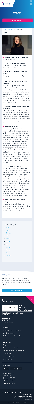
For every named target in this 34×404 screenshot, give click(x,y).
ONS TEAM (15, 29)
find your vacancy (17, 20)
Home (4, 29)
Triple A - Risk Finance (24, 397)
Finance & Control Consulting (12, 330)
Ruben (8, 250)
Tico (7, 253)
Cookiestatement (8, 356)
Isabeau (8, 256)
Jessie (7, 236)
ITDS (31, 397)
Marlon (8, 247)
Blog (4, 345)
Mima (7, 227)
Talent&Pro (16, 397)
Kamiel (8, 241)
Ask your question (17, 291)
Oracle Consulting (8, 333)
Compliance (7, 353)
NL (28, 1)
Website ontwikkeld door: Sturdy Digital (17, 402)
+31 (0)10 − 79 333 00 (9, 380)
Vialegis (27, 399)
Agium (30, 399)
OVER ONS (9, 29)
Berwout (8, 233)
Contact (6, 366)
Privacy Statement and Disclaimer (13, 351)
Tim (7, 244)
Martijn (8, 239)
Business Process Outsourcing (12, 336)
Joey (7, 230)
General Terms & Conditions (11, 348)
